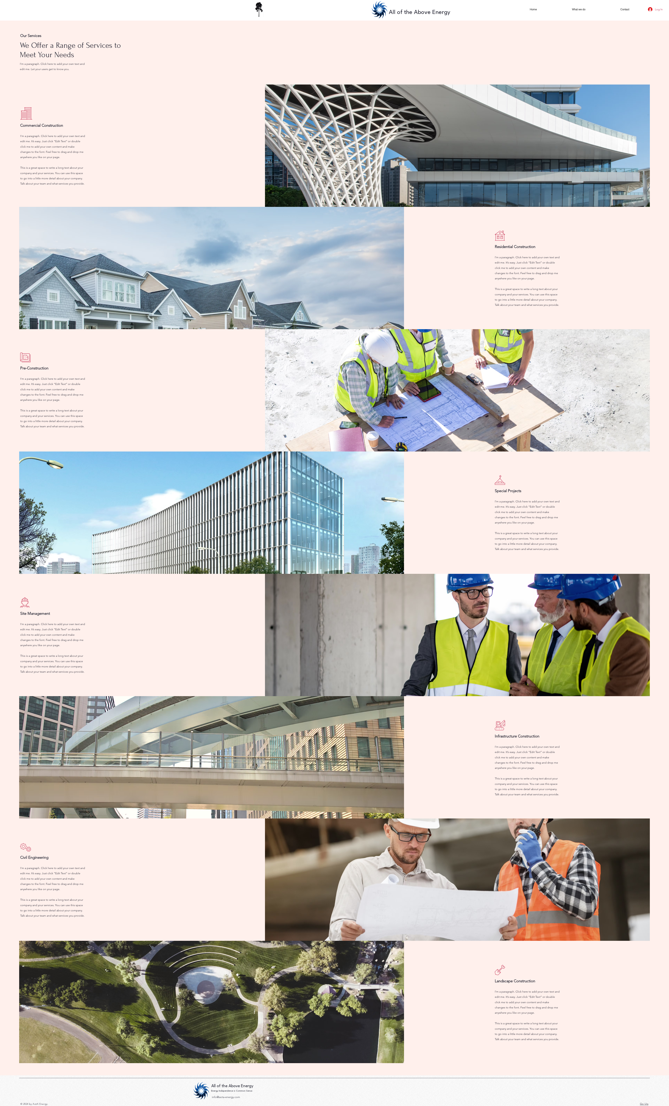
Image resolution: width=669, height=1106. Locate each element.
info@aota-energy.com (226, 1097)
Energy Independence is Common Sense (231, 1091)
